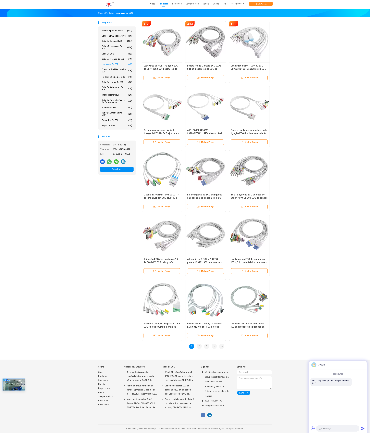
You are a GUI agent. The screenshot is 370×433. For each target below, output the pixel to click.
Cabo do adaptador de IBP (117, 88)
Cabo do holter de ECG (117, 82)
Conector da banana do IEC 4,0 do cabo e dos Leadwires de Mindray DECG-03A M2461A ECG (179, 403)
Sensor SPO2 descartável (117, 36)
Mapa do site (104, 388)
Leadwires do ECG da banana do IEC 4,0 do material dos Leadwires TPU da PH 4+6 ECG (249, 262)
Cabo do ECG (117, 54)
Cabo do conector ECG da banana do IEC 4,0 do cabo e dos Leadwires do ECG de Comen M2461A (178, 390)
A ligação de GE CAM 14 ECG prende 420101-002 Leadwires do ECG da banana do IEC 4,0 (204, 262)
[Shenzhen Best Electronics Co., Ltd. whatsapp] (109, 161)
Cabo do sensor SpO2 (117, 41)
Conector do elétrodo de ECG (117, 70)
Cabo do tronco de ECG (117, 59)
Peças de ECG (117, 125)
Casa (100, 372)
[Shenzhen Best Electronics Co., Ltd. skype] (123, 161)
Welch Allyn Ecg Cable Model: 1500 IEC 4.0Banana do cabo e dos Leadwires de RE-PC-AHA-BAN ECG (179, 376)
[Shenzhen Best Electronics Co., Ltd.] (109, 4)
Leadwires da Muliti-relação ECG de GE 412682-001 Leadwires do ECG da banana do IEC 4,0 (161, 68)
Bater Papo (117, 169)
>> (222, 346)
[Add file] (313, 428)
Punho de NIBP (117, 107)
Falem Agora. (261, 4)
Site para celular (105, 396)
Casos (101, 392)
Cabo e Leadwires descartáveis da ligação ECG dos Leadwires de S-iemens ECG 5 (249, 133)
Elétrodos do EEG (117, 120)
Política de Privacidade (103, 402)
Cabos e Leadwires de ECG (117, 47)
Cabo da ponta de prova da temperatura (117, 101)
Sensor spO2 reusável (117, 30)
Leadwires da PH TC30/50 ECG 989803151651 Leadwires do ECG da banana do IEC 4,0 (248, 68)
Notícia (101, 384)
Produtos (102, 376)
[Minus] (363, 364)
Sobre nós (103, 380)
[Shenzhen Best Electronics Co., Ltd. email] (102, 161)
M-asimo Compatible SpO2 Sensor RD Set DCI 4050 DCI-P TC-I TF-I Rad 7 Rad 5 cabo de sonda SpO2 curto (141, 403)
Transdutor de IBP (117, 95)
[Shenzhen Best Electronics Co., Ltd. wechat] (116, 161)
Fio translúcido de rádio (117, 77)
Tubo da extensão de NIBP (117, 114)
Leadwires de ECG (117, 64)
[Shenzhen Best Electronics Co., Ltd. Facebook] (203, 415)
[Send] (362, 428)
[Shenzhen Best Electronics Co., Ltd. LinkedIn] (209, 415)
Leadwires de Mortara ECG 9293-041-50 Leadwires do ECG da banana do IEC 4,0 (204, 68)
